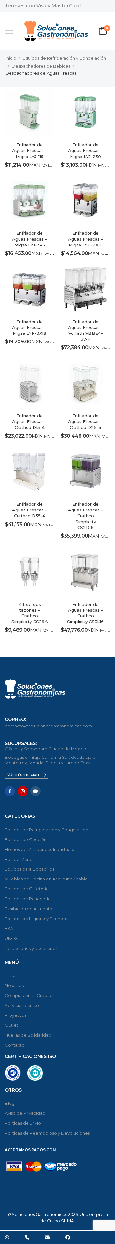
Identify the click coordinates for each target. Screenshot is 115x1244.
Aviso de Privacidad (25, 1113)
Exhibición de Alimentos (29, 908)
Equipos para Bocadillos (29, 868)
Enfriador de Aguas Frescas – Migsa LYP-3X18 (29, 327)
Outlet (11, 1025)
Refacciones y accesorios (31, 948)
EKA (9, 928)
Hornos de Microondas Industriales (40, 849)
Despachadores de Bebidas (41, 65)
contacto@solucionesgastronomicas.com (48, 725)
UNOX (11, 938)
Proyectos (15, 1015)
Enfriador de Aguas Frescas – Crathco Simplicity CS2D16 (85, 516)
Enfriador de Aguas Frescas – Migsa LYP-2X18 (85, 238)
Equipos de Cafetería (27, 888)
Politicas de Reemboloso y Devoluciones (47, 1133)
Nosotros (14, 985)
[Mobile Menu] (9, 31)
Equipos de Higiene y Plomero (36, 918)
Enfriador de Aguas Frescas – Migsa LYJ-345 (29, 238)
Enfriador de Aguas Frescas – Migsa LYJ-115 (29, 150)
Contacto (15, 1044)
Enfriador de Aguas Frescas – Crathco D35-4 (29, 510)
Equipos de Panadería (27, 898)
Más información (23, 774)
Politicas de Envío (23, 1123)
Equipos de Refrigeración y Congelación (64, 57)
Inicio (10, 57)
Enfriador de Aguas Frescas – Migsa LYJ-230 (85, 150)
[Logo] (56, 31)
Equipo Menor (19, 859)
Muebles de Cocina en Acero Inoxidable (46, 878)
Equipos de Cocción (26, 839)
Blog (10, 1103)
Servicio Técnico (22, 1005)
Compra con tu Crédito (29, 995)
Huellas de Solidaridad (28, 1035)
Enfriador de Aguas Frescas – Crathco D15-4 (29, 421)
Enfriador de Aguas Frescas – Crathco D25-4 (85, 421)
